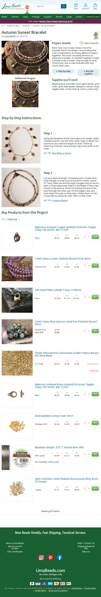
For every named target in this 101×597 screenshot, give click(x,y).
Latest (79, 16)
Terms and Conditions (57, 590)
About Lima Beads (15, 543)
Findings (36, 16)
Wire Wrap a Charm (61, 153)
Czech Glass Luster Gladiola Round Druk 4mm (63, 258)
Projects (26, 25)
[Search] (63, 6)
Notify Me (94, 370)
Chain (25, 16)
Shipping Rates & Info (86, 547)
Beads (4, 16)
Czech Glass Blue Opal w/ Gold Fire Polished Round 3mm (66, 323)
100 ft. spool (53, 462)
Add (95, 237)
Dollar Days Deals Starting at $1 (56, 21)
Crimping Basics (60, 200)
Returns (86, 551)
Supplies (48, 16)
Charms (15, 16)
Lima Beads (10, 36)
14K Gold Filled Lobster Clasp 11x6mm (58, 290)
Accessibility (76, 588)
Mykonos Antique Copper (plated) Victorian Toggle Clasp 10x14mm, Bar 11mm (65, 228)
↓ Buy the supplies (88, 72)
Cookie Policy (40, 590)
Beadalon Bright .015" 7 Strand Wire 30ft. (59, 447)
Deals (69, 16)
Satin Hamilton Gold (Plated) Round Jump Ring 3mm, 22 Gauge (67, 480)
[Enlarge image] (21, 143)
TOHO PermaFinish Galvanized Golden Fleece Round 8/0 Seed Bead (67, 354)
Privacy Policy (90, 588)
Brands (59, 16)
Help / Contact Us (86, 543)
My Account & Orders (15, 547)
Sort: (4, 219)
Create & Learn (92, 16)
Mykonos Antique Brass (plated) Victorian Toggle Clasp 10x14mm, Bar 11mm (64, 386)
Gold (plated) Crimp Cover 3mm (54, 416)
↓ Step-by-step (63, 71)
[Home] (2, 25)
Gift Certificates (15, 551)
